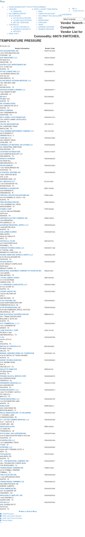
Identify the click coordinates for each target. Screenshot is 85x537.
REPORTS (17, 31)
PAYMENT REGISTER (46, 29)
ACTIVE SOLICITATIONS (22, 18)
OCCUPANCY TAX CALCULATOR (50, 16)
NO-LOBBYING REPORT (17, 13)
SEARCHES (17, 11)
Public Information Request (11, 516)
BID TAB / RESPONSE (21, 22)
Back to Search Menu (28, 511)
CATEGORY (42, 22)
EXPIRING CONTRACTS (22, 29)
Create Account (78, 11)
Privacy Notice (7, 520)
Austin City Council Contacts (12, 518)
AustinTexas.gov (8, 514)
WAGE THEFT (14, 33)
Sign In (74, 8)
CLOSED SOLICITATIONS (22, 20)
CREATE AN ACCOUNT (46, 13)
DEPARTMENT (43, 20)
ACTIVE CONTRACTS (21, 27)
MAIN (40, 11)
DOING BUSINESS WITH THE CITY (21, 7)
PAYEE (40, 25)
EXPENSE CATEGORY (46, 27)
